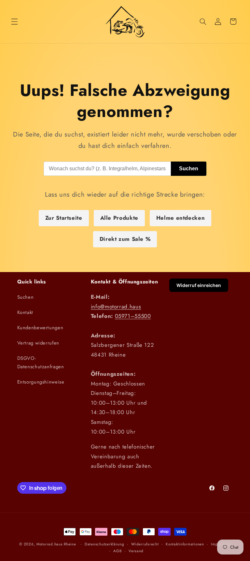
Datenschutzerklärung (104, 544)
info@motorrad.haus (116, 306)
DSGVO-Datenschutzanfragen (40, 362)
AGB (117, 551)
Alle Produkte (119, 218)
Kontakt (25, 312)
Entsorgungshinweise (40, 381)
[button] (14, 21)
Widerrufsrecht (145, 544)
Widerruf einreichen (198, 285)
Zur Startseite (63, 218)
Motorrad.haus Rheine (56, 544)
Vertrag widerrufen (38, 342)
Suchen (188, 168)
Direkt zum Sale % (125, 239)
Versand (136, 551)
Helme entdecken (180, 218)
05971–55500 (133, 316)
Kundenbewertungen (40, 327)
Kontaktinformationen (185, 544)
